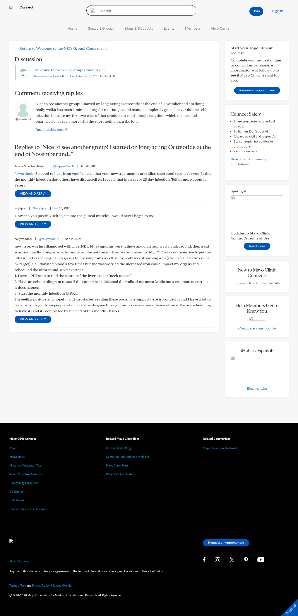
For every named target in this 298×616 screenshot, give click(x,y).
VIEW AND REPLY (33, 193)
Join (256, 10)
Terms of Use (17, 585)
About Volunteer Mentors (25, 474)
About (13, 448)
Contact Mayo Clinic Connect (28, 509)
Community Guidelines (23, 483)
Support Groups (101, 28)
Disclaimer (16, 491)
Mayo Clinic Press (117, 465)
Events (169, 28)
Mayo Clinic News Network (220, 448)
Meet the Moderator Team (26, 465)
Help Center (221, 28)
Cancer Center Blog (118, 448)
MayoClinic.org (19, 561)
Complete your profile (257, 328)
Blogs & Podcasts (139, 28)
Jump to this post (50, 129)
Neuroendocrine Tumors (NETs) (51, 76)
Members (193, 28)
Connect (26, 7)
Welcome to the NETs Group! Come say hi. (70, 70)
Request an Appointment (226, 542)
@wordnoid (24, 173)
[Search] (91, 10)
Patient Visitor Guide (119, 474)
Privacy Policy (41, 585)
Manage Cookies (62, 585)
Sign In (277, 10)
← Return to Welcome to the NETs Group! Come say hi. (61, 48)
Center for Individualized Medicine (128, 456)
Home (72, 28)
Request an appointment (257, 90)
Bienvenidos (257, 388)
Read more (257, 246)
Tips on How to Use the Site (257, 283)
